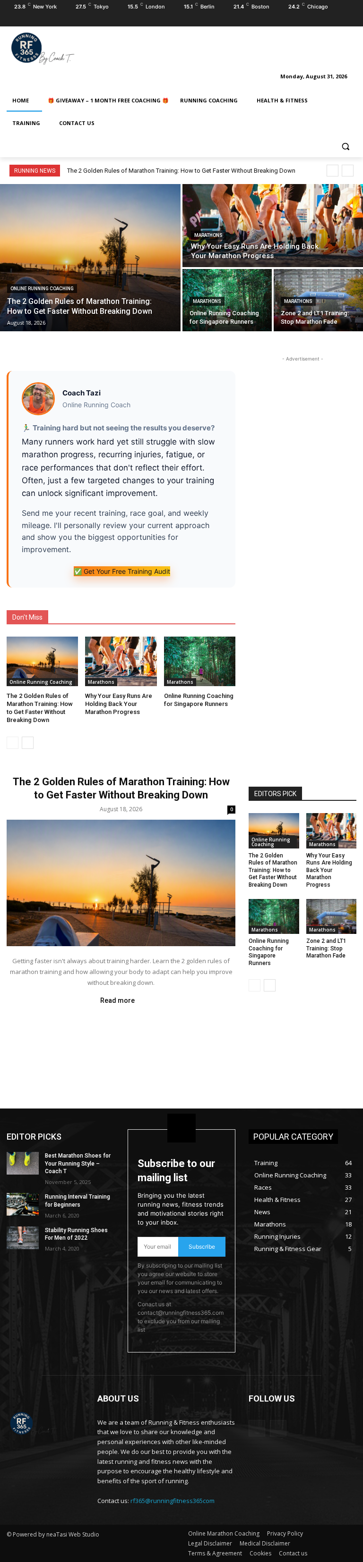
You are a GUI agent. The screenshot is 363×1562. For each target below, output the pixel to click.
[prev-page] (12, 743)
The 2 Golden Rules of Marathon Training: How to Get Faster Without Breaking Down (181, 170)
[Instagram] (337, 20)
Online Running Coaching (42, 288)
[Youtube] (351, 20)
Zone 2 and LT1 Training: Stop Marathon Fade (326, 948)
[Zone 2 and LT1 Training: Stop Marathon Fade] (318, 300)
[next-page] (28, 743)
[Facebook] (325, 20)
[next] (348, 170)
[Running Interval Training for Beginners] (23, 1204)
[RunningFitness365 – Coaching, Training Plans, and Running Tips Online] (71, 48)
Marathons (208, 235)
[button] (345, 146)
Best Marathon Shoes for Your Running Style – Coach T (78, 1163)
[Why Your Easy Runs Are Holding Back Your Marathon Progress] (272, 225)
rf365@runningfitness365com (172, 1500)
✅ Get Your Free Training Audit (122, 571)
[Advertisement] (245, 47)
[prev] (332, 170)
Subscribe (202, 1246)
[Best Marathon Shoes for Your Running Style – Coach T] (23, 1163)
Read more (117, 1000)
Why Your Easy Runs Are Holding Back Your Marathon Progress (118, 703)
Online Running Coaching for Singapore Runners (198, 699)
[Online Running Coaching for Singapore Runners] (227, 300)
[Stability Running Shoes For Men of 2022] (23, 1237)
